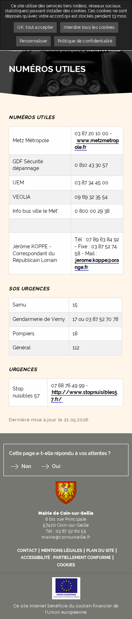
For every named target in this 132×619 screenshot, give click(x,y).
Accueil (17, 49)
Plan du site (100, 550)
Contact (27, 550)
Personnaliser (33, 41)
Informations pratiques (56, 49)
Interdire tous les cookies (89, 27)
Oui (56, 466)
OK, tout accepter (35, 27)
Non (26, 466)
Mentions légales (61, 550)
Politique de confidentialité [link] (85, 41)
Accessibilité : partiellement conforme (66, 557)
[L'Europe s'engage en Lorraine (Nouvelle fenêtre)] (66, 588)
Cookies (66, 564)
